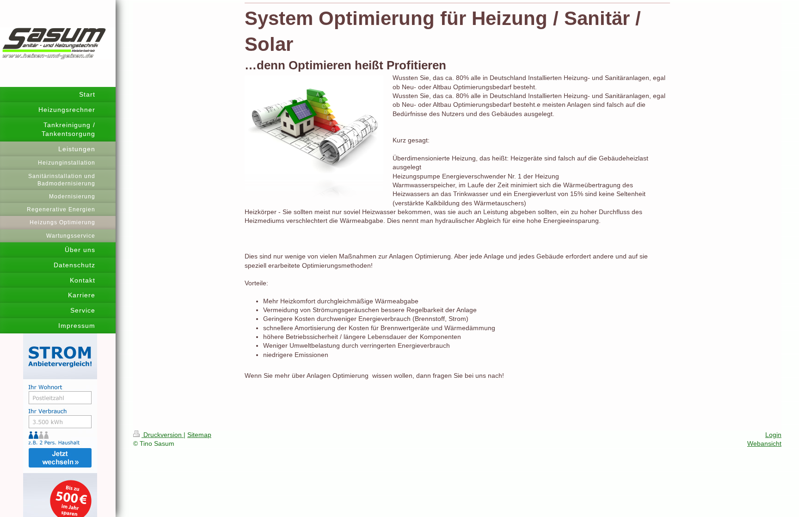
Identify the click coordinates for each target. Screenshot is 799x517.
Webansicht (764, 443)
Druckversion (162, 434)
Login (773, 434)
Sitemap (199, 434)
